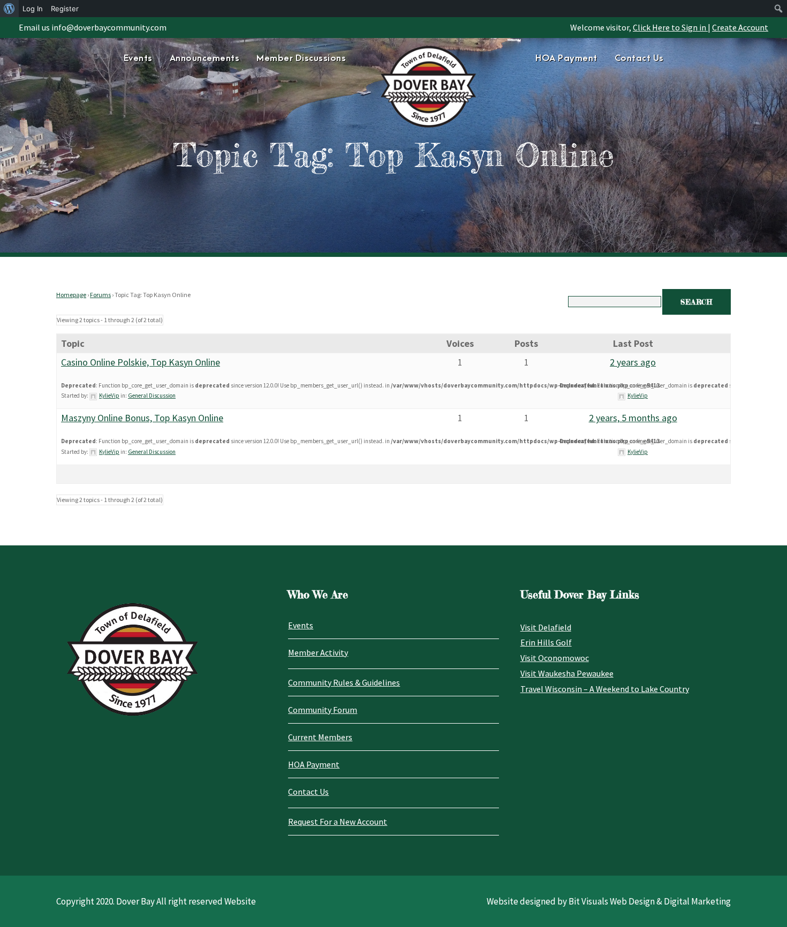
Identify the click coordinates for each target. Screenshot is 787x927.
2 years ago (633, 362)
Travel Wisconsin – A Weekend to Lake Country (604, 688)
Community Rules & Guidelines (344, 682)
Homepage (71, 295)
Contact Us (639, 58)
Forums (100, 295)
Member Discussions (301, 58)
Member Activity (318, 652)
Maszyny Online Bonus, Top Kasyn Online (142, 418)
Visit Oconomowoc (554, 657)
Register (65, 8)
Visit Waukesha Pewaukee (567, 673)
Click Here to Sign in (670, 27)
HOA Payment (566, 58)
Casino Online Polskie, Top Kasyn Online (140, 362)
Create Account (740, 27)
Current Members (320, 737)
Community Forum (322, 709)
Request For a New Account (337, 821)
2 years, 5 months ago (633, 418)
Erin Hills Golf (546, 642)
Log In (32, 8)
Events (138, 58)
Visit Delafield (545, 627)
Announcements (205, 58)
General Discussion (152, 395)
